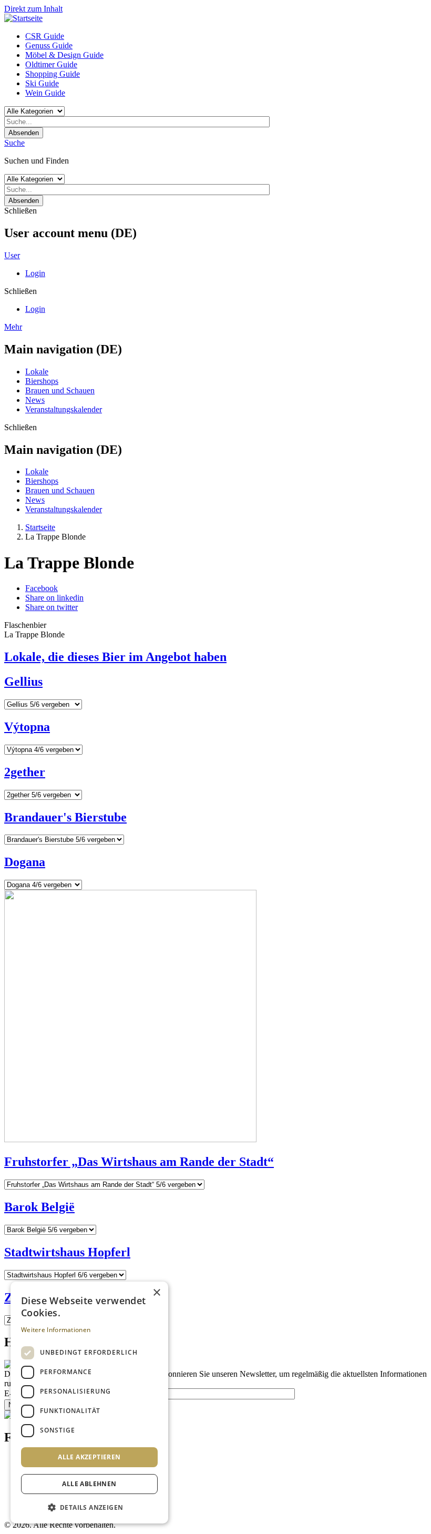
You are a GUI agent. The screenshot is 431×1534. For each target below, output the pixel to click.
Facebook (41, 588)
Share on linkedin (54, 597)
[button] (89, 1507)
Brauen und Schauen (60, 390)
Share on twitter (51, 607)
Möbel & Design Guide (64, 54)
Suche (14, 142)
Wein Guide (45, 92)
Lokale (36, 371)
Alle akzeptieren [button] (89, 1456)
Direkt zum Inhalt (33, 8)
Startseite (40, 527)
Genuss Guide (49, 45)
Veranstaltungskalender (63, 409)
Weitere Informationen (55, 1329)
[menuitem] (226, 36)
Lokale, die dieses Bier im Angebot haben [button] (115, 657)
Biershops (41, 381)
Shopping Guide (52, 73)
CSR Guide (44, 36)
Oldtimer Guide (51, 64)
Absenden (23, 133)
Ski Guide (42, 83)
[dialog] (89, 1402)
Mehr (13, 326)
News (35, 399)
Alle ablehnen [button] (89, 1483)
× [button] (156, 1293)
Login (35, 273)
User (12, 255)
